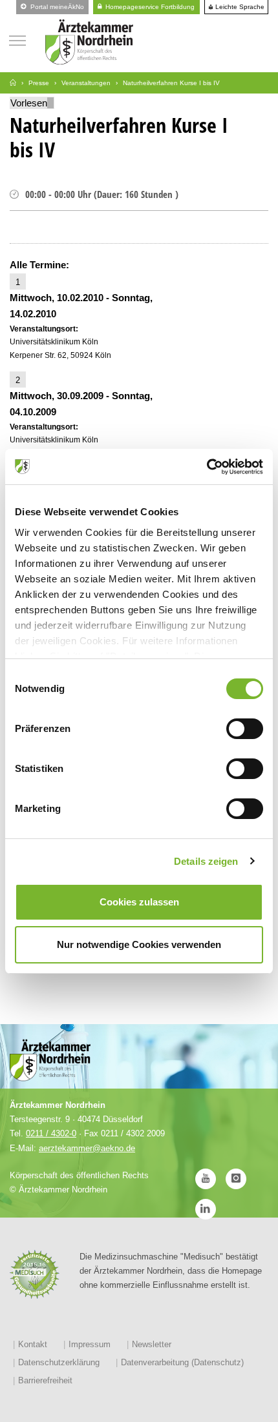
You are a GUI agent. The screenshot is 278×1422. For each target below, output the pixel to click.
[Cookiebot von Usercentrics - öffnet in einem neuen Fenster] (206, 467)
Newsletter (151, 1344)
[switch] (244, 728)
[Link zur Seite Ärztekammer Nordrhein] (13, 82)
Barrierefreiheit (45, 1380)
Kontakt (32, 1344)
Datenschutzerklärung (59, 1362)
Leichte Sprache (238, 7)
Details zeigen (206, 861)
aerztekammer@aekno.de (87, 1148)
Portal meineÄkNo (56, 6)
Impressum (90, 1344)
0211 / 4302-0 (51, 1133)
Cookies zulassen (139, 901)
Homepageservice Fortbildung (149, 6)
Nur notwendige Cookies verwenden (139, 944)
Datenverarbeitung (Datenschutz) (182, 1362)
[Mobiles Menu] (17, 39)
